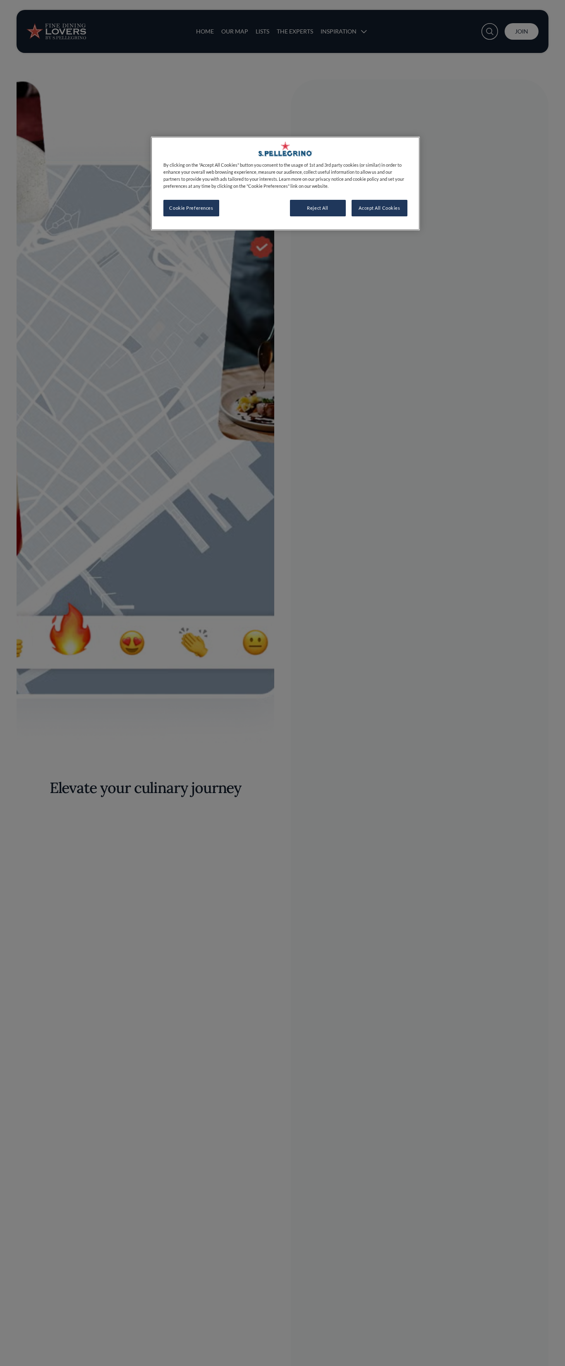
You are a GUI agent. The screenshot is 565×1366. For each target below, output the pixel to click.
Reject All (317, 208)
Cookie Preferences (191, 208)
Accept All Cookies (379, 208)
